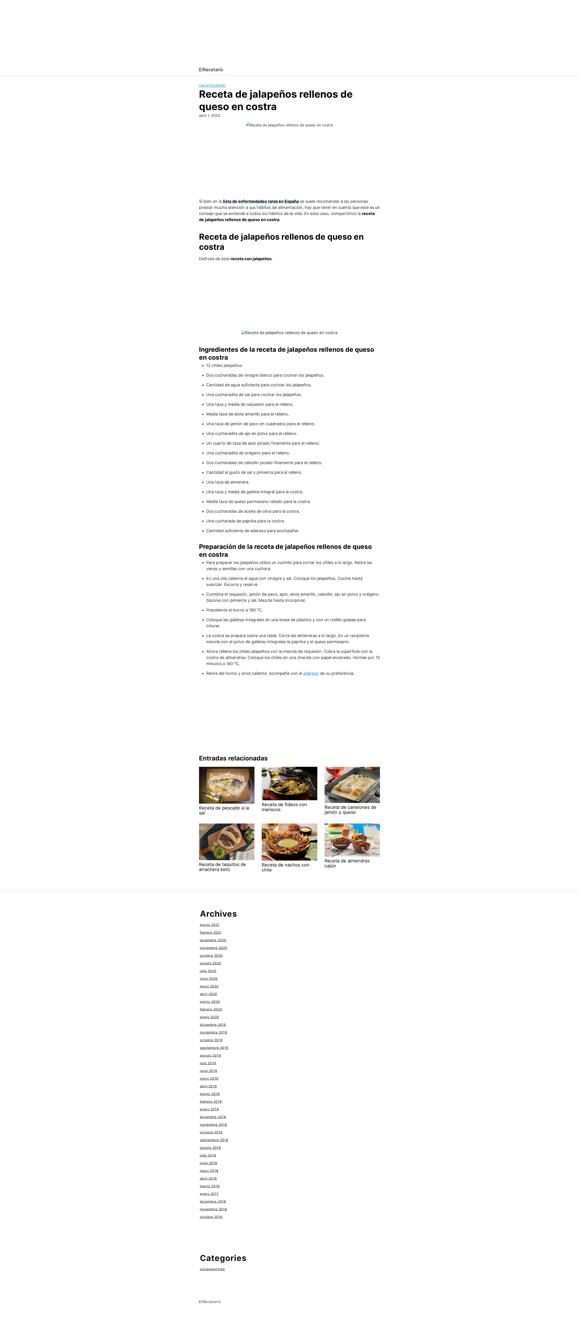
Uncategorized (212, 85)
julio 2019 (208, 1063)
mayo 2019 (209, 1078)
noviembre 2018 (213, 1124)
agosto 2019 (210, 1055)
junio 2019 (208, 1071)
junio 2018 (208, 1163)
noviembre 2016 (213, 1209)
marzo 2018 (210, 1186)
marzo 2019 (210, 1094)
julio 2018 (208, 1155)
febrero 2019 (211, 1101)
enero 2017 (209, 1194)
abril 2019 (208, 1086)
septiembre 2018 (214, 1140)
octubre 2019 (211, 1040)
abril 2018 (208, 1178)
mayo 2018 (209, 1171)
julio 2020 (208, 971)
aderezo (311, 673)
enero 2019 (209, 1109)
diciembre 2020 (213, 940)
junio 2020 (209, 978)
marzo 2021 (210, 925)
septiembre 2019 (214, 1048)
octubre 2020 (211, 955)
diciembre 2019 (213, 1025)
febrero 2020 (211, 1009)
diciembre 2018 (213, 1117)
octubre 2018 (211, 1132)
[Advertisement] (135, 31)
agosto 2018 (210, 1147)
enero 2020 (209, 1017)
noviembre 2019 (213, 1032)
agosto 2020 (210, 963)
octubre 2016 (211, 1217)
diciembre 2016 (213, 1201)
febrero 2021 (211, 932)
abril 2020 (208, 994)
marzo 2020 (210, 1001)
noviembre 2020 (213, 948)
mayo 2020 (209, 986)
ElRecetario (211, 69)
